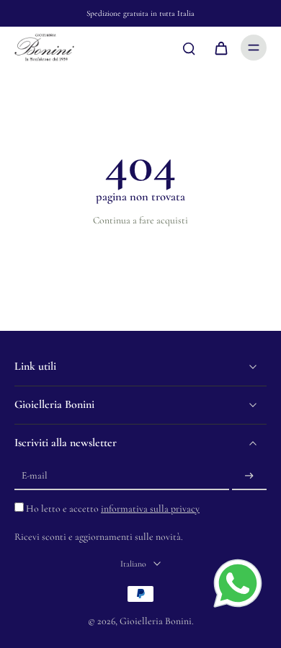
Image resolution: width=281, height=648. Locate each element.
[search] (189, 47)
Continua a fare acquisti (140, 220)
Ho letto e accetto (113, 508)
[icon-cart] (220, 47)
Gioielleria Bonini (156, 621)
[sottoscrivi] (249, 476)
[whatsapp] (238, 583)
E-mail (35, 476)
